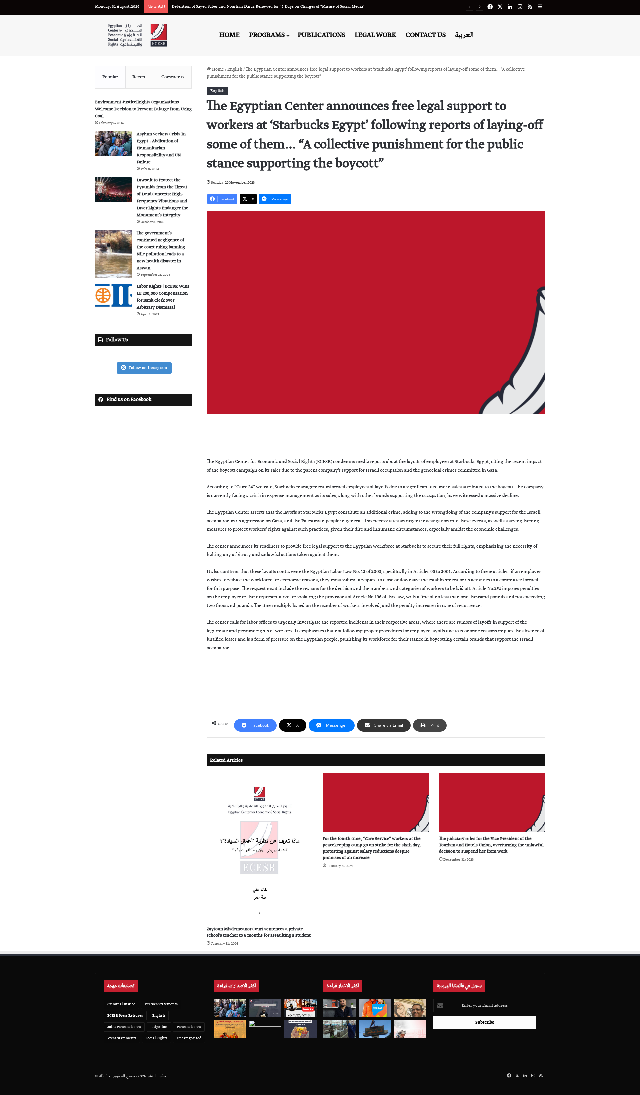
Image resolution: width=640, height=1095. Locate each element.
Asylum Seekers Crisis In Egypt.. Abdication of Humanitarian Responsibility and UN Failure (161, 148)
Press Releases (189, 1026)
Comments (172, 77)
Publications (321, 35)
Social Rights (156, 1038)
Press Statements (121, 1038)
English (234, 69)
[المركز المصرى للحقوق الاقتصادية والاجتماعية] (137, 35)
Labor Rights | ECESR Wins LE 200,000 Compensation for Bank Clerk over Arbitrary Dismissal (163, 297)
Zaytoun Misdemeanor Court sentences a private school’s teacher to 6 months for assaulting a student (259, 932)
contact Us (426, 35)
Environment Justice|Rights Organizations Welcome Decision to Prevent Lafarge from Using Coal (143, 109)
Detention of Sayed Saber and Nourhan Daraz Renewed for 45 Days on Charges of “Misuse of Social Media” (268, 6)
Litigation (158, 1026)
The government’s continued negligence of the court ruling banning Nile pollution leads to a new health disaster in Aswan (161, 250)
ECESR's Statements (161, 1004)
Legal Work (375, 35)
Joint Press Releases (124, 1026)
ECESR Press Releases (125, 1015)
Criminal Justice (121, 1004)
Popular (110, 77)
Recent (139, 77)
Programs (267, 35)
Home (229, 35)
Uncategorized (189, 1038)
